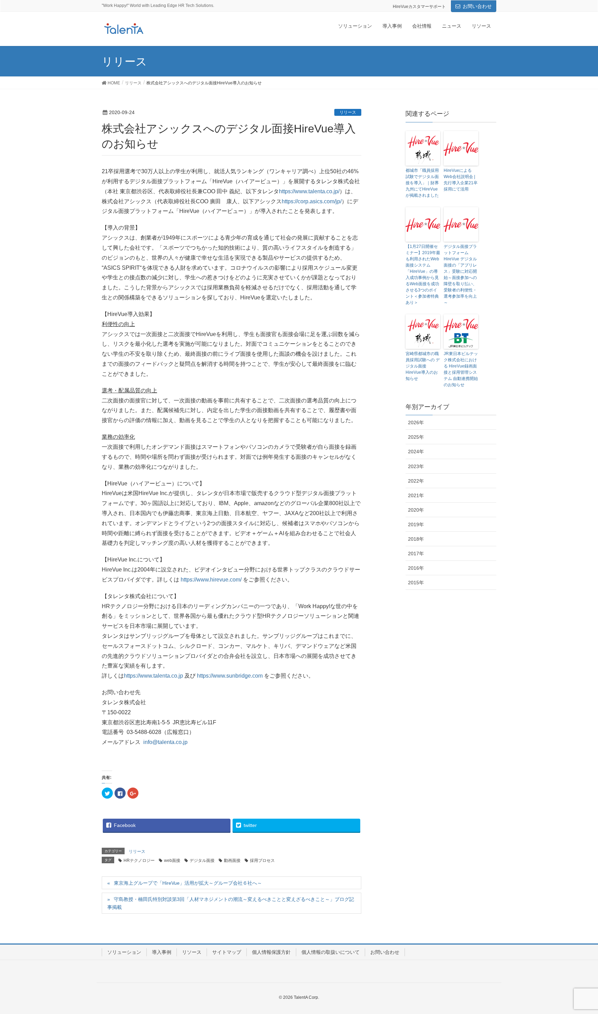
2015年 (416, 582)
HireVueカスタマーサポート (419, 6)
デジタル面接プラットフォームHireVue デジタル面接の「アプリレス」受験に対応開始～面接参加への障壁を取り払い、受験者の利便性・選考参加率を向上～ (460, 274)
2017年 (416, 553)
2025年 (416, 437)
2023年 (416, 466)
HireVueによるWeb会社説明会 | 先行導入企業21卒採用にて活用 (461, 180)
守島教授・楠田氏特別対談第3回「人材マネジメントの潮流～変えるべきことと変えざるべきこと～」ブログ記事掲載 (230, 903)
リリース (347, 112)
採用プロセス (262, 860)
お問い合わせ (477, 6)
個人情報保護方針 (271, 952)
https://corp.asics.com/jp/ (312, 201)
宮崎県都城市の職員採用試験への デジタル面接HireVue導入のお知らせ (423, 366)
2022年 (416, 481)
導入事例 (161, 952)
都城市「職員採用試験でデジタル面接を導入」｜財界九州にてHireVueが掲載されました (422, 183)
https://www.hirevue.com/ (211, 580)
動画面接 (232, 860)
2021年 (416, 495)
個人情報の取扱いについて (330, 952)
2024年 (416, 451)
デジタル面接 (202, 860)
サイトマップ (226, 952)
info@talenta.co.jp (165, 742)
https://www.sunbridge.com (230, 676)
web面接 (172, 860)
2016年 (416, 568)
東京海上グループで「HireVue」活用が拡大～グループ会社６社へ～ (188, 883)
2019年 (416, 524)
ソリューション (124, 952)
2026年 (416, 422)
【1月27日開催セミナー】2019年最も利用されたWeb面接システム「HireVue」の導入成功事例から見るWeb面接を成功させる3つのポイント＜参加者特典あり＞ (423, 274)
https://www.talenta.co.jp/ (309, 191)
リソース (191, 952)
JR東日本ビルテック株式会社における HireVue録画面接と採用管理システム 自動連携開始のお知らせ (461, 369)
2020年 (416, 510)
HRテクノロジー (139, 860)
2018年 (416, 539)
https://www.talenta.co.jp (153, 676)
